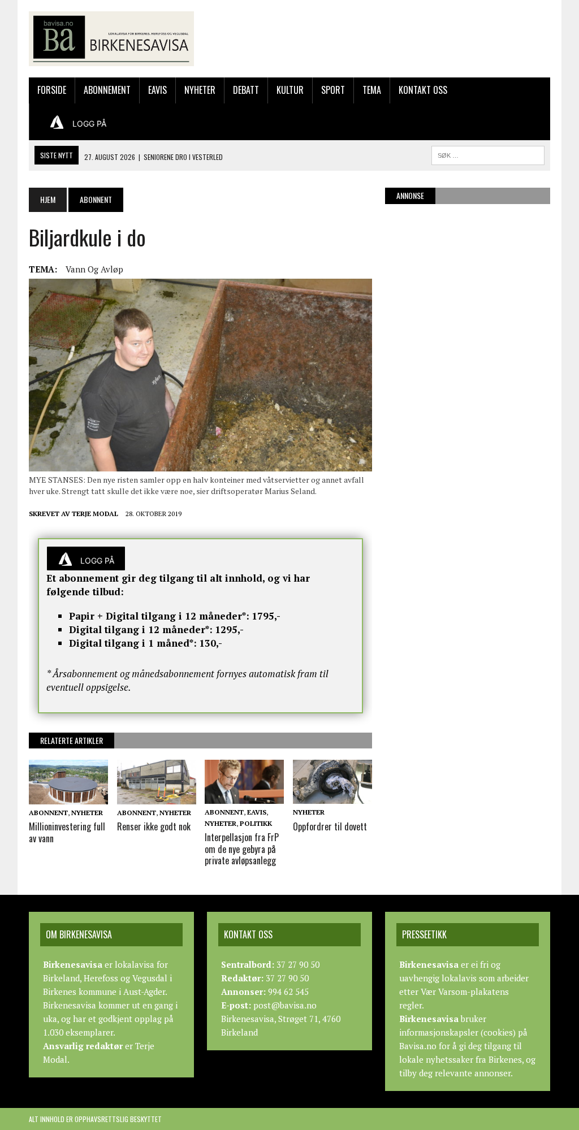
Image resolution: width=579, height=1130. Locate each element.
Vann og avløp (94, 269)
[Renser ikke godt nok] (156, 796)
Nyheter (199, 90)
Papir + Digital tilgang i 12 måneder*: (159, 615)
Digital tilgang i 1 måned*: (133, 643)
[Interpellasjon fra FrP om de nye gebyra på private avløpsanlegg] (244, 796)
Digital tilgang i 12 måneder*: (141, 629)
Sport (333, 90)
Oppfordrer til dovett (330, 826)
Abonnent (48, 812)
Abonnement (107, 90)
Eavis (157, 90)
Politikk (256, 823)
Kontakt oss (423, 90)
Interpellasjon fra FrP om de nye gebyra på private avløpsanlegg (242, 849)
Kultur (290, 90)
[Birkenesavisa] (111, 38)
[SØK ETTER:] (488, 154)
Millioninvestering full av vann (67, 832)
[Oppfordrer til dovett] (332, 796)
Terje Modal (95, 513)
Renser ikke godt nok (154, 826)
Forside (51, 90)
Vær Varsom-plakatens (465, 991)
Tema (371, 90)
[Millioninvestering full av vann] (68, 796)
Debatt (246, 90)
